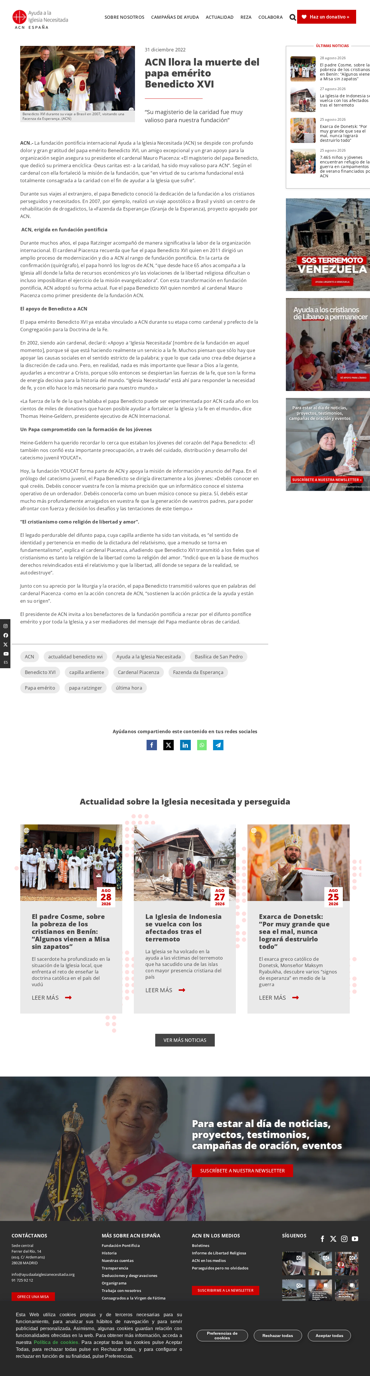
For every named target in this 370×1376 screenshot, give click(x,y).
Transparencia (115, 1268)
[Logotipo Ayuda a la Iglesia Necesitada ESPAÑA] (41, 11)
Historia (109, 1253)
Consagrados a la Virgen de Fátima (134, 1298)
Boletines (200, 1245)
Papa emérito (40, 688)
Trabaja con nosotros (121, 1290)
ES (6, 662)
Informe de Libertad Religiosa (219, 1253)
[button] (293, 17)
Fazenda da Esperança (198, 672)
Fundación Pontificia (121, 1245)
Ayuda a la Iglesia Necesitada (148, 656)
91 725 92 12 (22, 1280)
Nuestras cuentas (118, 1260)
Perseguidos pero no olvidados (220, 1268)
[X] (168, 745)
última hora (129, 688)
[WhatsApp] (202, 745)
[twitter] (333, 1239)
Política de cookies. (56, 1342)
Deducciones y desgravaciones (129, 1275)
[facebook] (322, 1239)
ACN (29, 656)
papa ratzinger (85, 688)
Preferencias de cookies (222, 1335)
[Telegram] (218, 745)
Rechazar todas (277, 1335)
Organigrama (114, 1283)
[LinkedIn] (185, 745)
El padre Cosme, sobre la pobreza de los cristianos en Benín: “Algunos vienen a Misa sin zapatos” (71, 931)
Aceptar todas (329, 1335)
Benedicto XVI (40, 672)
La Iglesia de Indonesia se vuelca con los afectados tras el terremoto (183, 927)
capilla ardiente (86, 672)
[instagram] (344, 1239)
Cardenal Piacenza (138, 672)
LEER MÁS (46, 997)
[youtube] (355, 1239)
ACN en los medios (209, 1260)
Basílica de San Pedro (219, 656)
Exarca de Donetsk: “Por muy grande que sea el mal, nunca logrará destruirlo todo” (343, 133)
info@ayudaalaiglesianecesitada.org (43, 1274)
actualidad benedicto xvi (75, 656)
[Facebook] (151, 745)
